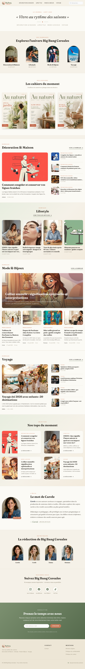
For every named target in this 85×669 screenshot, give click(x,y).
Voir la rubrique (75, 148)
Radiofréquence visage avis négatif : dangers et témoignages (32, 250)
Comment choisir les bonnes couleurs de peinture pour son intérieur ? (70, 167)
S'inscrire (55, 626)
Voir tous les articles (41, 215)
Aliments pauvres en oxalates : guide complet (73, 249)
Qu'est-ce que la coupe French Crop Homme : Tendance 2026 (73, 332)
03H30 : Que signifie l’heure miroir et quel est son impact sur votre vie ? (11, 250)
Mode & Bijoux (49, 3)
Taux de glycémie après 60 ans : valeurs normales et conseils (52, 250)
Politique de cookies (71, 654)
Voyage (58, 3)
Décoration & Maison (26, 3)
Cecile (3, 345)
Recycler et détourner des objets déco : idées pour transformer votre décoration (71, 190)
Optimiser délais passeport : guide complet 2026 (70, 368)
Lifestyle (39, 3)
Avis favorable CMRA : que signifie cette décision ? (69, 390)
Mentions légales (70, 648)
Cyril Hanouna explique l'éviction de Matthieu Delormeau (71, 379)
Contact (46, 648)
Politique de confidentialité (73, 651)
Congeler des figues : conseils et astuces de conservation (71, 156)
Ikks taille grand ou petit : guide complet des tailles (52, 332)
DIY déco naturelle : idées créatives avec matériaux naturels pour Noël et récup (72, 179)
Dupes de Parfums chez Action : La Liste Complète (31, 332)
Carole (24, 343)
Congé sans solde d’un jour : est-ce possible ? (71, 402)
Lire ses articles (44, 521)
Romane (45, 343)
